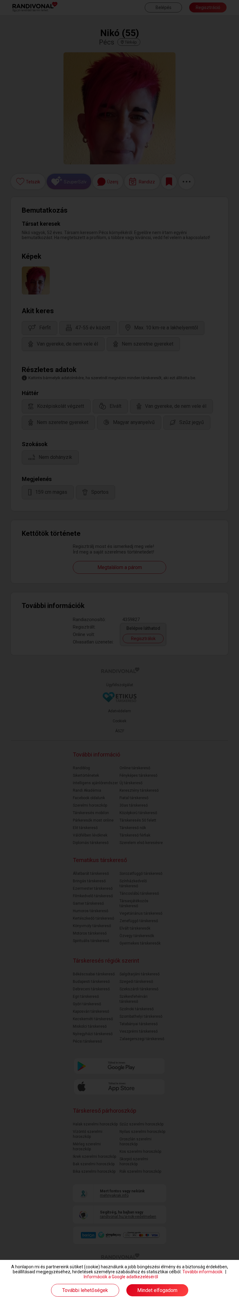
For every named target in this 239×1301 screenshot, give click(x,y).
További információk (202, 1271)
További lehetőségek (85, 1290)
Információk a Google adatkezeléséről (121, 1276)
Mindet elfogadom (157, 1290)
